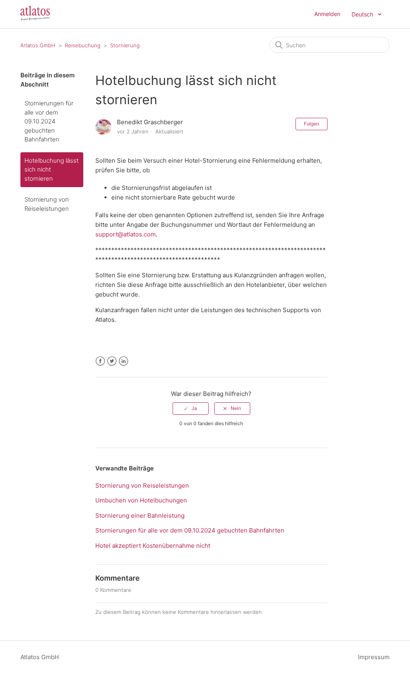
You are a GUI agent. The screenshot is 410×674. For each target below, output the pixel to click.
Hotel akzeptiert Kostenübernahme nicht (152, 545)
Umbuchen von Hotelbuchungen (141, 500)
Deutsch (363, 14)
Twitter (112, 361)
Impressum (374, 657)
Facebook (100, 361)
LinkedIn (124, 361)
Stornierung (125, 45)
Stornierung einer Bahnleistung (140, 515)
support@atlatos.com (125, 234)
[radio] (191, 408)
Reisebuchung (82, 45)
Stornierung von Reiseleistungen (46, 204)
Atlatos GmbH (37, 45)
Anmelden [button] (327, 13)
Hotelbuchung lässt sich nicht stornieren (51, 169)
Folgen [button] (311, 124)
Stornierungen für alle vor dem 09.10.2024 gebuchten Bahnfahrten (48, 121)
